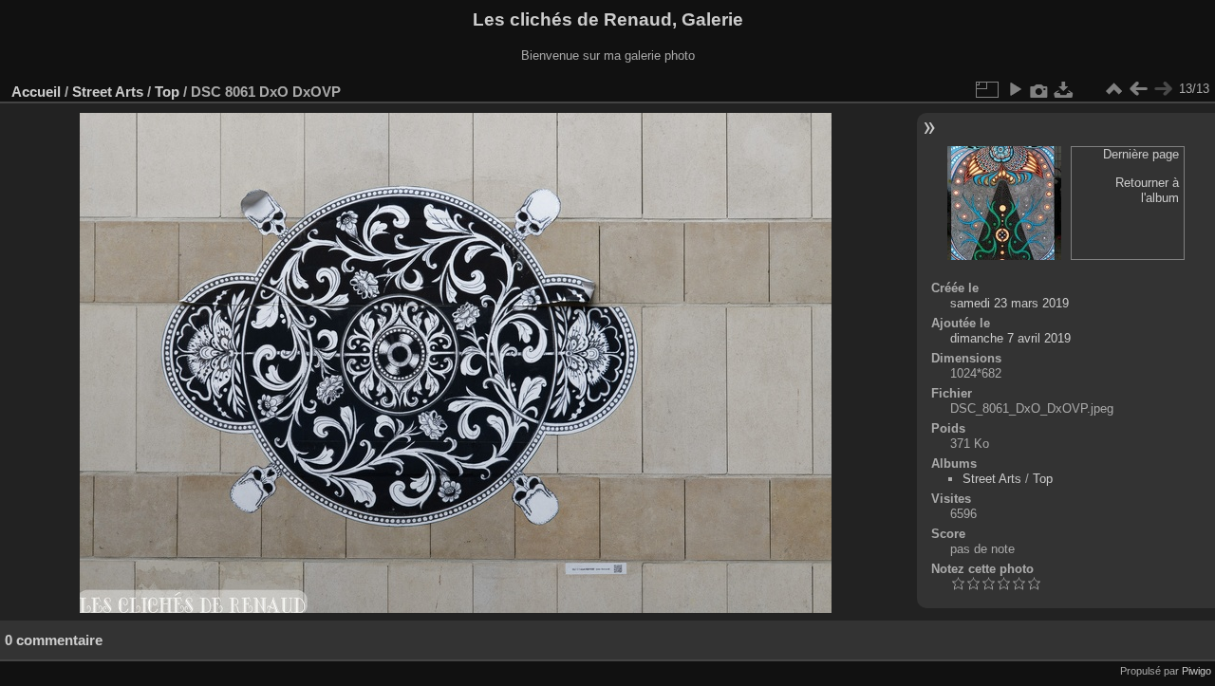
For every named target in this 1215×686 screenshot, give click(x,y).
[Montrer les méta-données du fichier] (1039, 89)
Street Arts (107, 91)
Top (167, 91)
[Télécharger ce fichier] (1064, 89)
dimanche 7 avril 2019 (1010, 338)
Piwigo (1196, 671)
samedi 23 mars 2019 (1009, 303)
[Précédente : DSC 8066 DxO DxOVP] (1138, 89)
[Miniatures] (1113, 89)
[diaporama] (1014, 89)
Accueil (36, 91)
